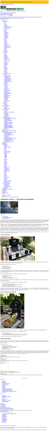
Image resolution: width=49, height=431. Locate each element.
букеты (5, 165)
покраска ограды (7, 135)
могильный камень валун (8, 26)
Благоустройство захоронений (7, 217)
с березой (5, 45)
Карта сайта (4, 392)
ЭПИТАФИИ (4, 188)
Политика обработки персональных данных (9, 391)
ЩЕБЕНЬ (5, 124)
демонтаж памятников (7, 133)
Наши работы (4, 190)
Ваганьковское (4, 418)
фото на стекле (6, 183)
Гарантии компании (5, 218)
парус (5, 49)
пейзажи (5, 167)
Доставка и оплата (5, 192)
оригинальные (6, 115)
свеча (5, 38)
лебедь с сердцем (7, 27)
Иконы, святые (6, 176)
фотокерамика (6, 184)
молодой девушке (7, 59)
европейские (6, 56)
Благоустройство (5, 131)
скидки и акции (6, 108)
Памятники (4, 395)
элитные (5, 107)
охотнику (5, 52)
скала (5, 43)
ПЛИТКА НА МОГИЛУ (8, 123)
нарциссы (5, 163)
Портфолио (4, 386)
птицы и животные (7, 151)
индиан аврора (6, 88)
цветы (5, 147)
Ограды (3, 399)
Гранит (5, 74)
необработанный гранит (8, 81)
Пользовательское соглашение (7, 390)
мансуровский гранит (8, 79)
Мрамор (5, 89)
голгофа (5, 41)
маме (5, 54)
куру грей (6, 87)
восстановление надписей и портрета (10, 138)
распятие (5, 157)
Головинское (4, 420)
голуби (5, 175)
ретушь (5, 177)
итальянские (6, 64)
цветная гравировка (7, 146)
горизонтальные (7, 28)
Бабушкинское (4, 416)
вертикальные (6, 32)
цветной (5, 82)
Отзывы (1, 4)
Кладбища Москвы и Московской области (9, 413)
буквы (5, 179)
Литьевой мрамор (7, 100)
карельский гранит (7, 75)
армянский (6, 156)
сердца (5, 150)
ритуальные (6, 114)
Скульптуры (4, 397)
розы (5, 158)
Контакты (4, 193)
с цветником (6, 35)
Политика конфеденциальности (7, 389)
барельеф (5, 25)
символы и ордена (7, 152)
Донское (3, 422)
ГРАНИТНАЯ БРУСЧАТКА (9, 127)
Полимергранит (6, 97)
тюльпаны (6, 159)
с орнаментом (6, 154)
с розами (5, 155)
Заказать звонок (3, 406)
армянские (6, 63)
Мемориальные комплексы (6, 396)
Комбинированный (7, 95)
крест (5, 29)
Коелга (5, 101)
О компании (4, 381)
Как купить (4, 382)
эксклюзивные (6, 113)
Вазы (3, 398)
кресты (5, 153)
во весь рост (6, 44)
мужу (5, 65)
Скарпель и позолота (7, 180)
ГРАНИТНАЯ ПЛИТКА (8, 125)
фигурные (6, 50)
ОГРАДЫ (5, 121)
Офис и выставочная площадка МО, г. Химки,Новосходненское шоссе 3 (7, 408)
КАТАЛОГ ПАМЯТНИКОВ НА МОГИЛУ (9, 130)
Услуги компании (5, 216)
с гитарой (5, 42)
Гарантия (3, 191)
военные (5, 70)
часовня (5, 40)
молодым (5, 69)
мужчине (5, 62)
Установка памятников (6, 383)
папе (5, 60)
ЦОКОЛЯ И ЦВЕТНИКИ (8, 122)
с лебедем (5, 34)
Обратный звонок (3, 14)
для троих (5, 36)
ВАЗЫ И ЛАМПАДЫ (7, 119)
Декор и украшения (7, 181)
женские (5, 66)
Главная (3, 380)
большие (5, 48)
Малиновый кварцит (7, 90)
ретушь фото (6, 187)
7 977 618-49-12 (13, 12)
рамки (5, 171)
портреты (5, 145)
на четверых (6, 37)
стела (5, 22)
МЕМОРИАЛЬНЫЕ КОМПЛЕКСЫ (10, 118)
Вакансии (4, 387)
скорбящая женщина (7, 46)
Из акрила (6, 99)
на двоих (5, 30)
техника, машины (7, 170)
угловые (5, 39)
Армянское (4, 415)
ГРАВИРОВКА (4, 144)
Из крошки (6, 98)
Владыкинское (4, 419)
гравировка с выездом (7, 137)
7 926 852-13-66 (8, 12)
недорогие (6, 106)
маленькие (6, 33)
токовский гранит (7, 80)
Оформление (4, 143)
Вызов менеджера (9, 14)
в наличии (6, 110)
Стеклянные (6, 91)
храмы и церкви (6, 168)
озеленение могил (7, 140)
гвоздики (5, 161)
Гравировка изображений (6, 400)
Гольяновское (4, 421)
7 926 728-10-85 (3, 12)
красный (5, 83)
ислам (5, 173)
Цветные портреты (5, 401)
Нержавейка (6, 96)
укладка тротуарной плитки (8, 141)
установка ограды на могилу (9, 134)
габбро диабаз (6, 77)
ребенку (5, 67)
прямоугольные (6, 47)
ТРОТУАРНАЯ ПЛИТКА (8, 126)
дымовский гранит (7, 76)
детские (5, 53)
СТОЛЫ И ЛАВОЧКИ (8, 120)
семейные (5, 55)
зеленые (5, 104)
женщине (5, 57)
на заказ (5, 111)
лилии (5, 160)
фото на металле (7, 185)
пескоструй (6, 178)
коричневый (6, 84)
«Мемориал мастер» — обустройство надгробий (10, 196)
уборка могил (6, 136)
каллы (5, 164)
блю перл (6, 86)
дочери (5, 71)
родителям (6, 68)
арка (5, 23)
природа (5, 174)
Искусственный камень (8, 92)
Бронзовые (6, 94)
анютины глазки (7, 166)
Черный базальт (6, 93)
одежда (5, 172)
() (11, 4)
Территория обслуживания (6, 388)
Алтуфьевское (4, 414)
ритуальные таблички (7, 186)
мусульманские (6, 61)
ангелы (5, 149)
